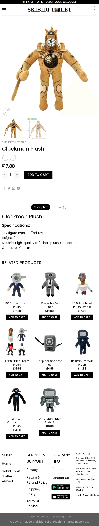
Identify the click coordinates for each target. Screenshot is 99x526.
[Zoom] (6, 111)
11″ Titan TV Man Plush (82, 363)
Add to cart (38, 175)
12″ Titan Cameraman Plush (16, 422)
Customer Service (38, 516)
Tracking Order (62, 516)
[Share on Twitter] (9, 188)
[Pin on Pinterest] (18, 188)
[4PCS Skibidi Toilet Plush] (17, 342)
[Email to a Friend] (13, 188)
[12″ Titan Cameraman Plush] (17, 399)
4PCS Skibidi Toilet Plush (17, 363)
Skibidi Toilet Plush (15, 142)
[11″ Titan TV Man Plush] (82, 342)
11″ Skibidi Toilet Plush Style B (82, 305)
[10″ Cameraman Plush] (17, 284)
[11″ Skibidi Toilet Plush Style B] (82, 284)
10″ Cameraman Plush (17, 305)
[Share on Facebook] (4, 188)
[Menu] (4, 10)
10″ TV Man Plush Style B (49, 420)
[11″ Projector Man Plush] (49, 284)
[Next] (92, 68)
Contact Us (60, 478)
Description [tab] (40, 207)
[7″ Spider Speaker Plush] (49, 342)
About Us (58, 469)
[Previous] (7, 68)
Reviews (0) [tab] (59, 207)
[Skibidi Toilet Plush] (49, 10)
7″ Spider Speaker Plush (49, 363)
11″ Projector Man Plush (49, 305)
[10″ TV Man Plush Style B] (49, 399)
